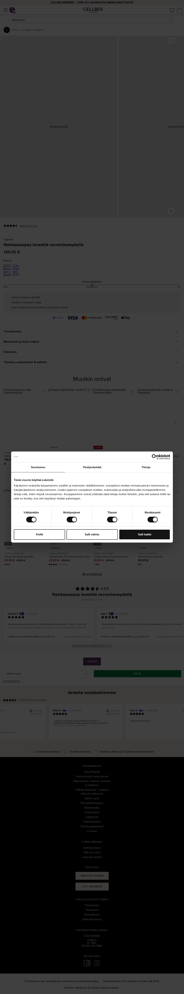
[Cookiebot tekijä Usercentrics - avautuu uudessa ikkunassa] (154, 457)
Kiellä (39, 534)
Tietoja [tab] (146, 467)
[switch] (72, 519)
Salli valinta (92, 534)
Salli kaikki (144, 534)
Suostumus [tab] (38, 467)
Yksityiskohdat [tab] (92, 467)
